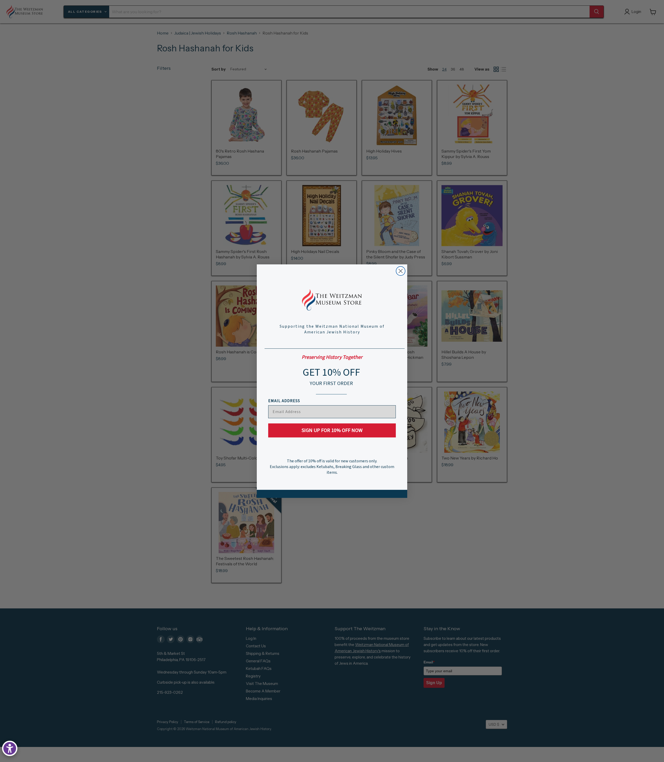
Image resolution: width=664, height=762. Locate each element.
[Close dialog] (400, 271)
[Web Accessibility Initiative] (9, 748)
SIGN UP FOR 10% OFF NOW (332, 430)
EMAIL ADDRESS (284, 401)
